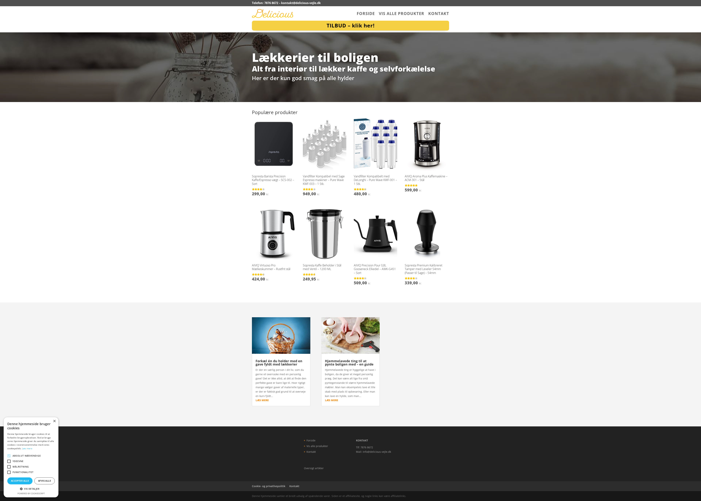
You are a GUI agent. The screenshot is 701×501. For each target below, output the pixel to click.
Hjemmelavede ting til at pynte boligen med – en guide (349, 362)
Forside (366, 14)
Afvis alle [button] (44, 480)
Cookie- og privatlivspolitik (268, 486)
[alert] (31, 457)
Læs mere (27, 448)
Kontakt (438, 14)
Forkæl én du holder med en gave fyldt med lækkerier (279, 362)
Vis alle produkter (401, 14)
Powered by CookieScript (31, 493)
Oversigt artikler (314, 468)
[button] (31, 489)
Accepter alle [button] (20, 480)
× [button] (54, 421)
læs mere (262, 400)
